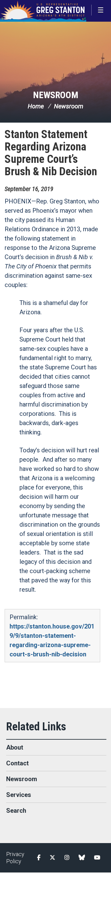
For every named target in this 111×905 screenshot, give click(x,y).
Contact (17, 763)
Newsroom (55, 94)
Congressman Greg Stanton (43, 11)
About (14, 747)
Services (18, 794)
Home (36, 106)
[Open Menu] (101, 10)
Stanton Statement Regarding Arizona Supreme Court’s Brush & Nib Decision (51, 153)
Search (16, 810)
